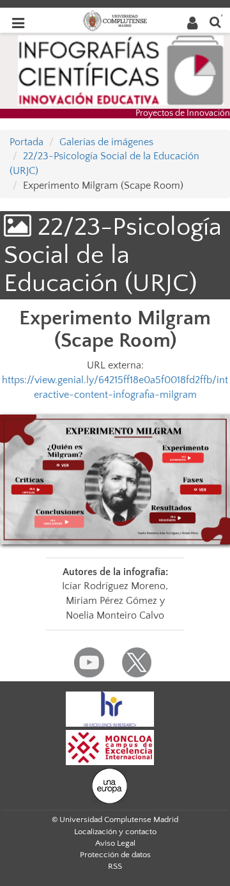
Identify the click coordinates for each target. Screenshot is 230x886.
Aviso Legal (115, 843)
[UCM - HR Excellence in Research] (110, 708)
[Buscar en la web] (215, 21)
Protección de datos (115, 854)
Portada (26, 142)
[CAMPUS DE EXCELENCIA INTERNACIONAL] (110, 746)
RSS (115, 866)
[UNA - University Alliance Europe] (109, 785)
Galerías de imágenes (106, 142)
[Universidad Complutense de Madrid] (115, 20)
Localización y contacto (115, 831)
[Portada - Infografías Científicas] (121, 69)
